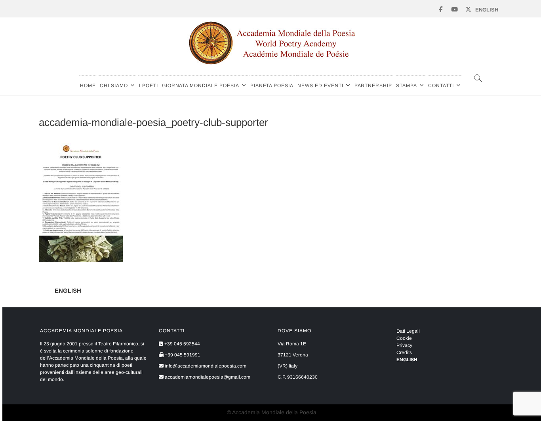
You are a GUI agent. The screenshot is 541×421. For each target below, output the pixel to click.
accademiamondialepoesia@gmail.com (207, 377)
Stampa (406, 85)
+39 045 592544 (181, 344)
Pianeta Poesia (271, 85)
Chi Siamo (114, 85)
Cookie (404, 338)
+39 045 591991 (182, 355)
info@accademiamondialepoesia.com (205, 366)
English (486, 10)
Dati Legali (408, 331)
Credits (404, 352)
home (88, 85)
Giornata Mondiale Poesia (200, 85)
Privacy (404, 345)
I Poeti (148, 85)
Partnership (373, 85)
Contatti (441, 85)
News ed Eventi (320, 85)
